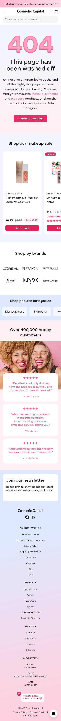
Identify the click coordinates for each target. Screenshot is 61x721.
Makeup (38, 94)
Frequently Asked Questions (30, 540)
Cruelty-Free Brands (31, 612)
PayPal (30, 575)
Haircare (17, 98)
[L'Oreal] (10, 268)
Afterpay (30, 563)
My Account (30, 558)
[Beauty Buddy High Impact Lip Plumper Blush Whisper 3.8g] (22, 172)
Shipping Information (30, 552)
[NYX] (30, 281)
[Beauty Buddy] (10, 281)
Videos (30, 607)
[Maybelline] (50, 268)
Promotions (30, 601)
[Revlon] (30, 268)
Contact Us (30, 638)
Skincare (51, 94)
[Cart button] (56, 11)
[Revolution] (50, 281)
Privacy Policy (20, 712)
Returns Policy (31, 546)
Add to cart (22, 228)
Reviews (31, 644)
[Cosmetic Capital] (30, 11)
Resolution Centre (30, 534)
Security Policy (30, 716)
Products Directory (30, 618)
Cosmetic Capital (34, 708)
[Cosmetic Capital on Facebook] (27, 517)
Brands (30, 595)
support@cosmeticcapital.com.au (30, 676)
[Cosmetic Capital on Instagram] (34, 517)
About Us (30, 633)
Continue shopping (30, 118)
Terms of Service (38, 712)
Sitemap (30, 650)
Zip (30, 569)
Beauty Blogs (30, 589)
